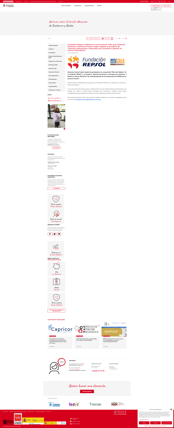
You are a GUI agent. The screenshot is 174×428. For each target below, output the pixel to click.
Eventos (26, 1)
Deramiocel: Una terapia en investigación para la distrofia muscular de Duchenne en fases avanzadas (58, 341)
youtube (160, 1)
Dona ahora (87, 391)
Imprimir (123, 38)
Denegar (155, 422)
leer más (52, 346)
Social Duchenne (53, 79)
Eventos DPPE (52, 82)
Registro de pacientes (8, 1)
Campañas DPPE (53, 86)
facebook (154, 1)
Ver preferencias (166, 422)
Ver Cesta (106, 38)
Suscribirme (56, 188)
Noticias (99, 5)
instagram (157, 1)
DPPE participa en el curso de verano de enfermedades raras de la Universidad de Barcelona (113, 340)
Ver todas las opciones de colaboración (56, 310)
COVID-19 (51, 49)
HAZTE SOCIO (166, 6)
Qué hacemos (77, 5)
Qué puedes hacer (89, 5)
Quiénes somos (18, 1)
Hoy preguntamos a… (54, 75)
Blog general (52, 336)
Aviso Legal (164, 425)
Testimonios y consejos (54, 90)
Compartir (117, 38)
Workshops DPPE (53, 64)
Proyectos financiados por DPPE (55, 57)
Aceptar (144, 422)
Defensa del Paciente (54, 72)
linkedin (162, 1)
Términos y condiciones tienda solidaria (18, 411)
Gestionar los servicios (144, 419)
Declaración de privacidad (157, 425)
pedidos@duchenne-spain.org (75, 365)
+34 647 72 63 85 (144, 1)
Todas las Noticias (53, 45)
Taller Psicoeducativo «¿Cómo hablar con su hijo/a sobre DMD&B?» (86, 339)
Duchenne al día (52, 68)
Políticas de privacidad (40, 411)
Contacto (60, 1)
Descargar (56, 147)
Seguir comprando (93, 38)
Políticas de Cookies (148, 425)
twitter (152, 1)
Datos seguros (31, 411)
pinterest (165, 1)
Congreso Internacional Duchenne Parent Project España (43, 1)
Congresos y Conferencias (55, 61)
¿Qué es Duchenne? (66, 5)
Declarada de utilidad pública (121, 412)
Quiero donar (156, 6)
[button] (171, 409)
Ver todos (64, 129)
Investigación (52, 52)
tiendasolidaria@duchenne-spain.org (77, 370)
